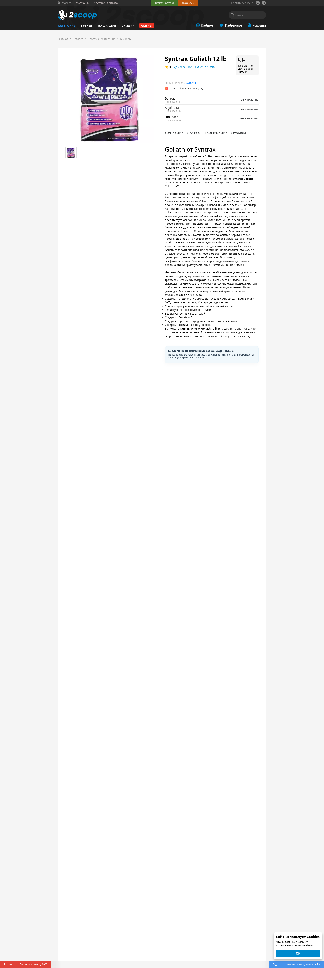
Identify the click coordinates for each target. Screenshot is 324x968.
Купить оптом (164, 3)
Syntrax (191, 82)
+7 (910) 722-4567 (242, 3)
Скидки (128, 25)
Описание (174, 133)
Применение (215, 133)
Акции (146, 25)
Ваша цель (107, 25)
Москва (66, 2)
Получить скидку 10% (33, 964)
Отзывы (238, 133)
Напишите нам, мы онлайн (302, 964)
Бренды (87, 25)
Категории (67, 25)
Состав (193, 133)
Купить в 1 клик (205, 67)
